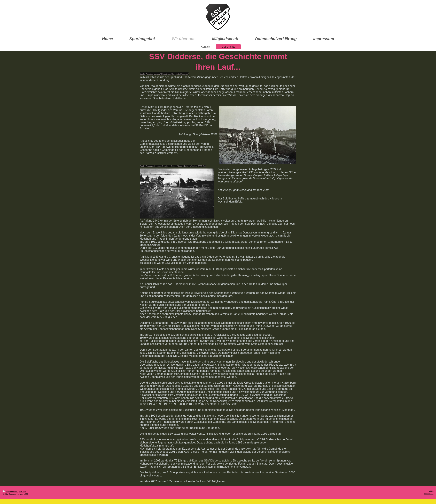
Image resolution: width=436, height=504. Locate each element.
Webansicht (428, 493)
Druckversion (12, 491)
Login (431, 491)
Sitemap (22, 491)
